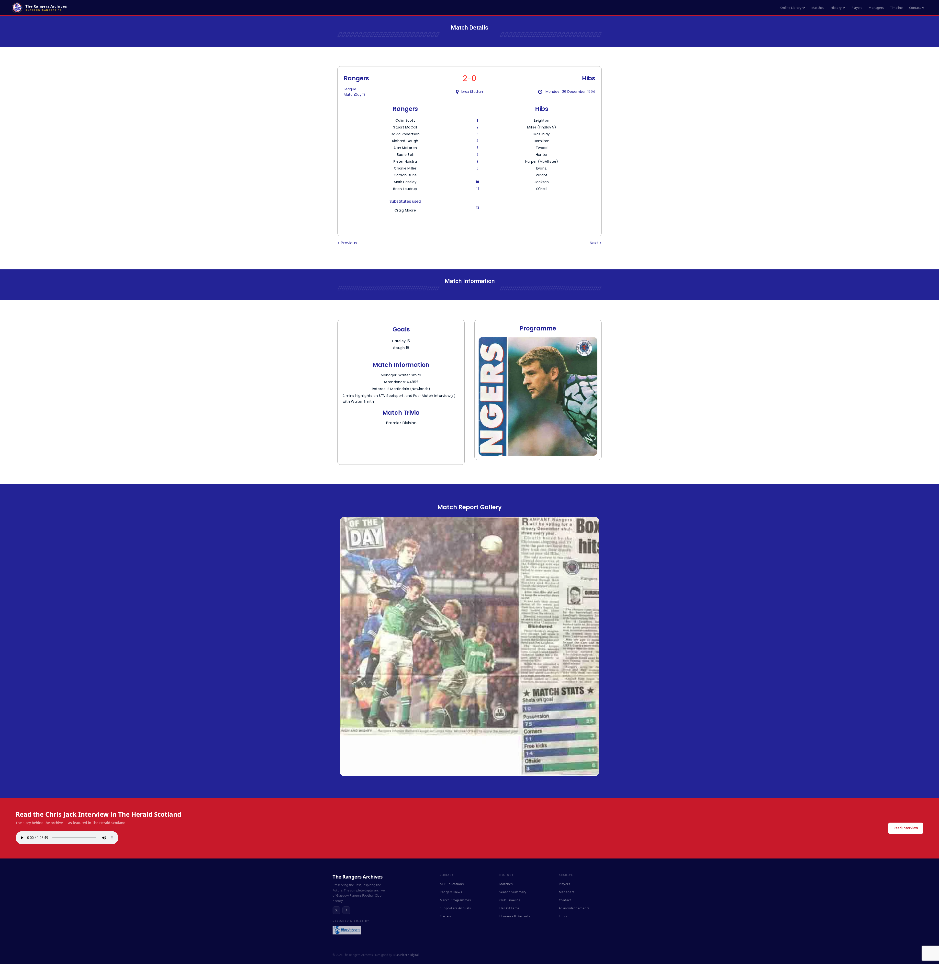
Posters (446, 916)
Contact (915, 7)
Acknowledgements (574, 908)
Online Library (791, 7)
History (836, 7)
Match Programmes (455, 900)
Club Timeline (510, 900)
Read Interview (906, 828)
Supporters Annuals (455, 908)
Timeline (896, 7)
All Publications (452, 884)
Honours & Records (514, 916)
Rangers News (451, 892)
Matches (817, 7)
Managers (876, 7)
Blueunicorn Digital (406, 955)
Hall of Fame (509, 908)
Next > (596, 243)
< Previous (347, 243)
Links (563, 916)
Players (856, 7)
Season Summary (512, 892)
